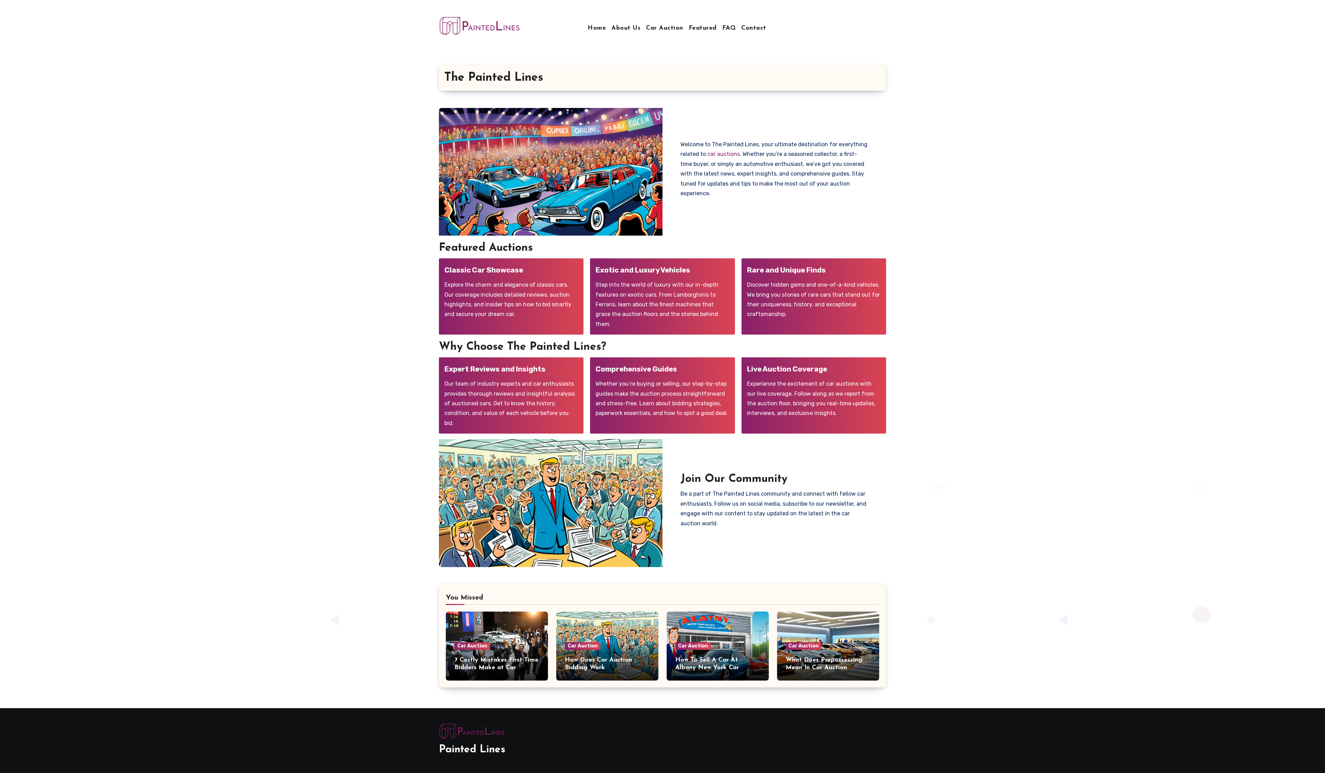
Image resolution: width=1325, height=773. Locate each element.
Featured (703, 28)
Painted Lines (472, 749)
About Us (625, 28)
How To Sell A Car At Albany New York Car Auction (707, 667)
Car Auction (664, 28)
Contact (753, 28)
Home (597, 28)
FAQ (729, 28)
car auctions (723, 154)
